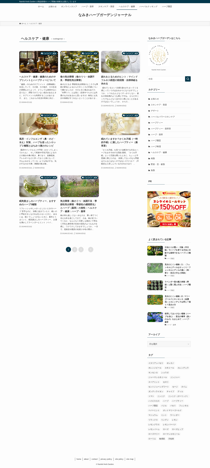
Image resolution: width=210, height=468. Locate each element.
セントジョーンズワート (158, 387)
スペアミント (154, 382)
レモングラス (154, 424)
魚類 (153, 170)
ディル (180, 391)
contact (95, 459)
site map (129, 459)
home (79, 459)
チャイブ (170, 391)
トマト (151, 396)
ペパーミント (154, 410)
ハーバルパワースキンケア (163, 117)
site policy (119, 459)
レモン (175, 420)
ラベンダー (174, 415)
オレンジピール (154, 368)
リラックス (153, 420)
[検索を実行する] (188, 79)
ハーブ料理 (156, 146)
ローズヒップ (177, 429)
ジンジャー (175, 377)
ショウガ (165, 372)
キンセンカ (153, 372)
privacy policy (106, 459)
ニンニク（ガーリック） (178, 396)
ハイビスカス (154, 401)
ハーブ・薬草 (157, 134)
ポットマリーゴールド (172, 410)
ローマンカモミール (171, 434)
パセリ (173, 406)
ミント (164, 415)
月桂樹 (171, 439)
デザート (155, 111)
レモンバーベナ (169, 424)
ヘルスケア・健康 (159, 152)
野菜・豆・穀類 (158, 164)
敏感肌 (162, 439)
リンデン (165, 420)
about (86, 459)
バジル (164, 406)
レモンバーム (154, 429)
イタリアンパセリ (155, 363)
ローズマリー (154, 434)
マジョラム (153, 415)
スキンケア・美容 (159, 105)
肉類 (153, 158)
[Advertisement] (79, 121)
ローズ (166, 429)
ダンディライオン (155, 391)
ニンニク (161, 396)
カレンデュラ (183, 368)
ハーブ (166, 401)
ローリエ (152, 439)
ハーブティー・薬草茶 (161, 128)
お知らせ (155, 99)
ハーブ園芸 (156, 140)
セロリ (166, 382)
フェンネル (183, 406)
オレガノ (170, 363)
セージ (175, 387)
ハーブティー (157, 122)
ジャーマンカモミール (157, 377)
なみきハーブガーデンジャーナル (105, 15)
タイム (184, 387)
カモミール (169, 368)
